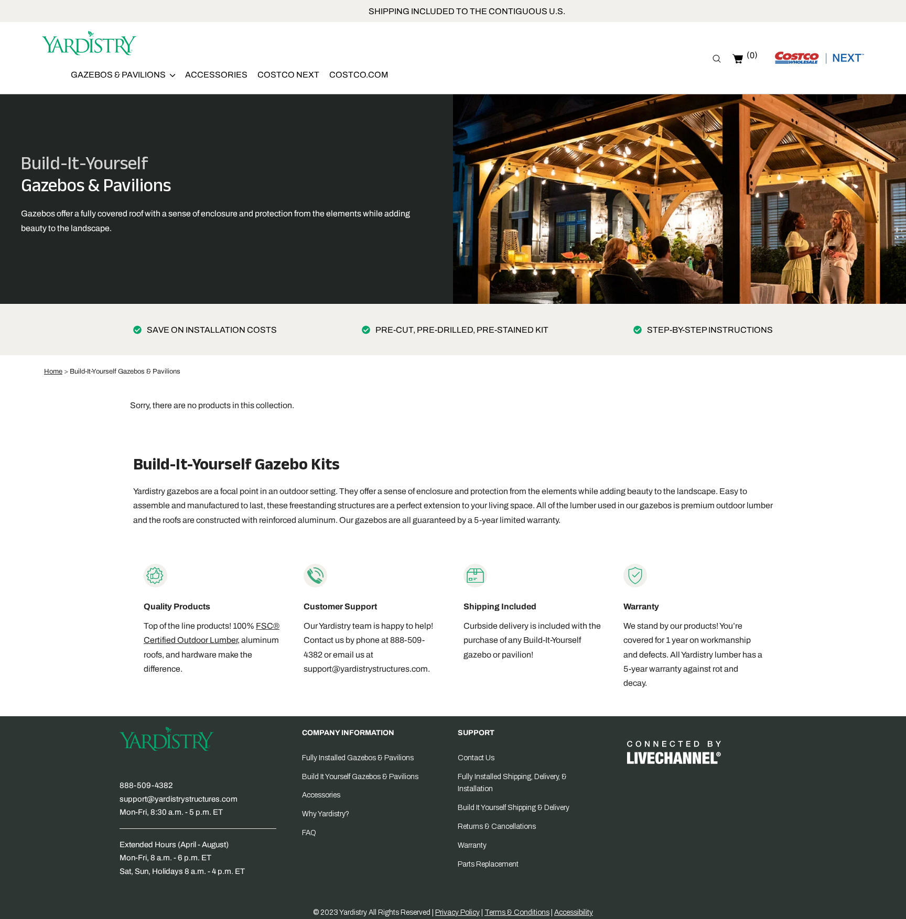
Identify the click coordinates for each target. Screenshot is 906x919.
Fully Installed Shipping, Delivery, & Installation (512, 783)
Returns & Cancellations (497, 826)
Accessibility (573, 912)
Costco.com (359, 74)
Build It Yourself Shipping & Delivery (513, 808)
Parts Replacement (488, 864)
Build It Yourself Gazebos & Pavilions (360, 777)
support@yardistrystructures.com (366, 668)
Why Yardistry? (325, 814)
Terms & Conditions (516, 912)
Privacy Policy (457, 912)
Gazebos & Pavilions (119, 74)
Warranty (472, 845)
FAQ (309, 833)
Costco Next (288, 74)
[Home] (89, 45)
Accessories (216, 74)
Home (53, 371)
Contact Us (476, 758)
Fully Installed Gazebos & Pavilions (358, 758)
